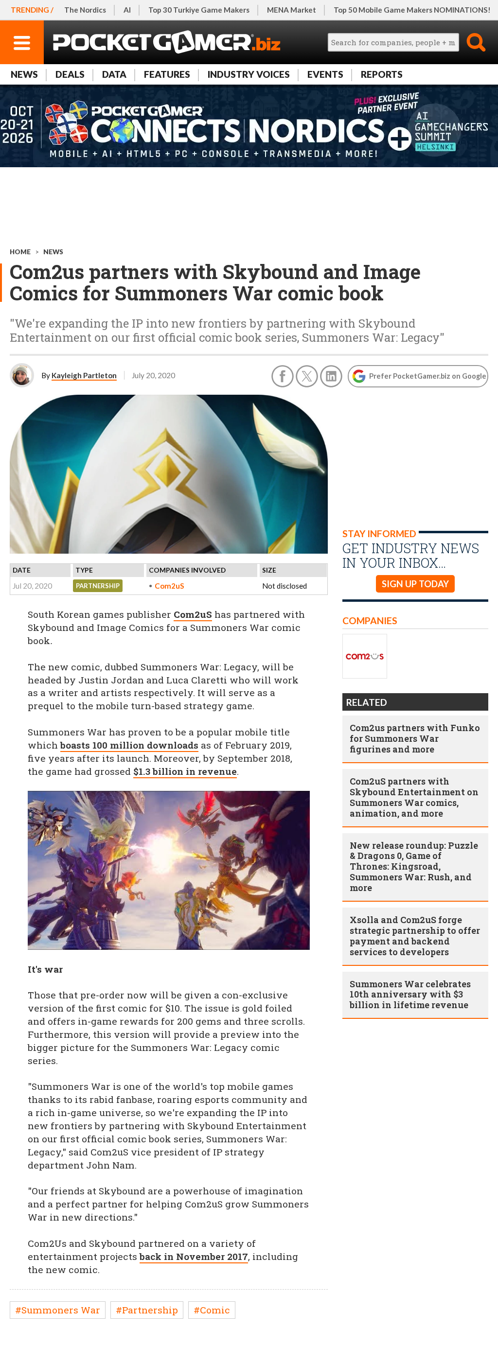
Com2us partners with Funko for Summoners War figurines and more (415, 738)
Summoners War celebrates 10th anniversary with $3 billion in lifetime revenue (410, 994)
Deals (70, 74)
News (24, 74)
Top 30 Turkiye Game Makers (198, 9)
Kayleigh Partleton (84, 375)
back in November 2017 (194, 1256)
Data (114, 74)
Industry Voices (249, 74)
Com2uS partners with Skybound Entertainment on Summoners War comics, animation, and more (414, 797)
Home (20, 252)
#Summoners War (57, 1310)
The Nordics (85, 9)
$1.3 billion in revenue (185, 771)
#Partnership (147, 1310)
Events (325, 74)
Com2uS (169, 585)
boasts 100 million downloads (129, 745)
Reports (382, 74)
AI (127, 9)
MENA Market (291, 9)
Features (167, 74)
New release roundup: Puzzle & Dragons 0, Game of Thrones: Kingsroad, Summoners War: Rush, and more (414, 866)
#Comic (212, 1310)
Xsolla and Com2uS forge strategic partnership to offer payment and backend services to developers (415, 936)
